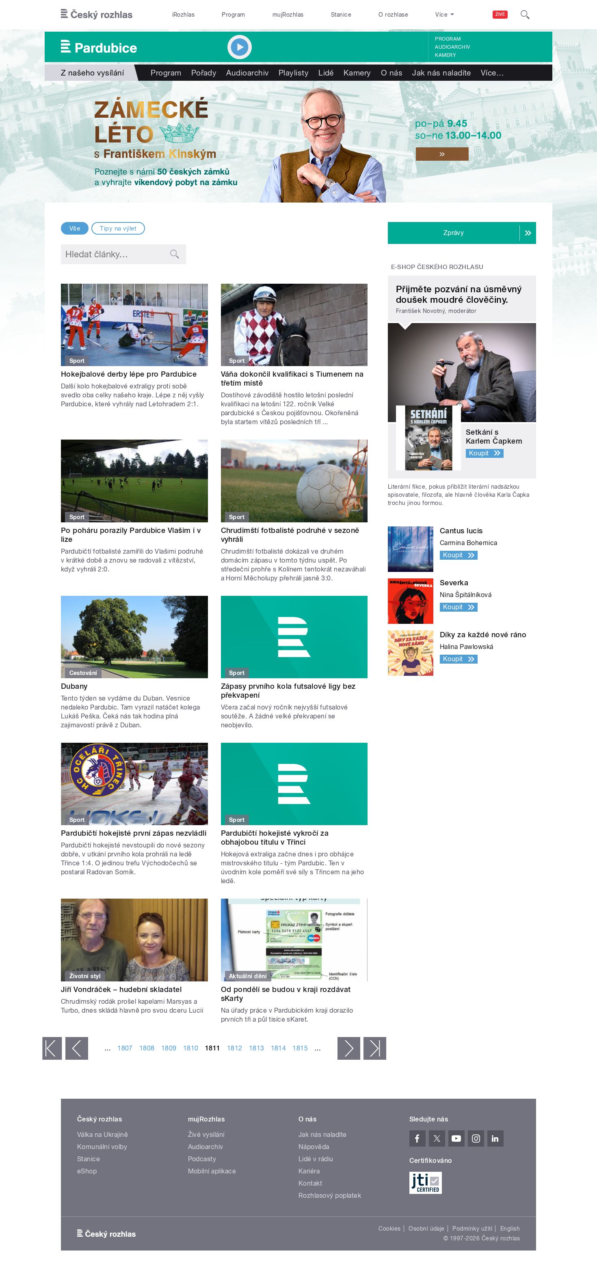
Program (233, 14)
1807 (125, 1048)
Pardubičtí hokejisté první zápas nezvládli (133, 833)
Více (492, 72)
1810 (191, 1048)
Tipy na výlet (118, 228)
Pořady (204, 72)
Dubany (74, 686)
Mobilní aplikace (212, 1171)
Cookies (389, 1228)
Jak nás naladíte (441, 72)
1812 (234, 1048)
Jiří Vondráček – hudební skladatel (121, 989)
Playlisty (294, 72)
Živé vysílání (206, 1134)
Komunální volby (102, 1147)
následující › (348, 1048)
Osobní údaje (427, 1228)
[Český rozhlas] (96, 14)
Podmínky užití (472, 1228)
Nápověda (313, 1147)
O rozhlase (393, 14)
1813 (256, 1048)
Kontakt (310, 1183)
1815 (300, 1048)
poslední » (374, 1048)
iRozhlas (183, 14)
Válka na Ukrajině (102, 1134)
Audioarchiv (452, 47)
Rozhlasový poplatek (329, 1195)
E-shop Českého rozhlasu (437, 267)
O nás (391, 72)
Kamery (445, 55)
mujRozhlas (288, 14)
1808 (147, 1048)
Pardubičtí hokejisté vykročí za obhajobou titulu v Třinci (275, 837)
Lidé (326, 72)
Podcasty (202, 1159)
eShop (87, 1171)
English (510, 1228)
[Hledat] (525, 14)
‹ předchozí (76, 1048)
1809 (169, 1048)
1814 (278, 1048)
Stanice (341, 14)
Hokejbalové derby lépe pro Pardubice (129, 374)
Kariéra (309, 1171)
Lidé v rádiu (315, 1159)
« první (52, 1048)
